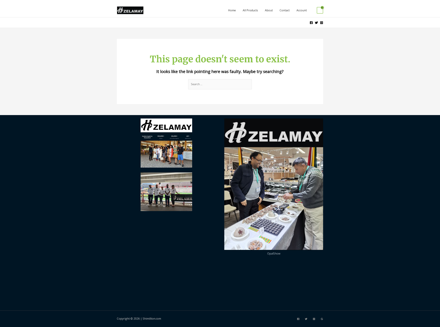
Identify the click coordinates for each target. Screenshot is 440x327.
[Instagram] (321, 22)
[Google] (322, 319)
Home (232, 10)
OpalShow (273, 253)
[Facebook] (311, 22)
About (269, 10)
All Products (250, 10)
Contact (285, 10)
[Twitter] (316, 22)
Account (301, 10)
